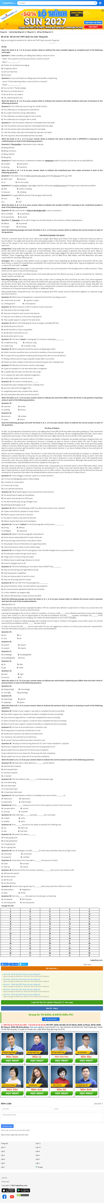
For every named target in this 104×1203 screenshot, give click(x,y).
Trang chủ (4, 1143)
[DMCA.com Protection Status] (23, 1197)
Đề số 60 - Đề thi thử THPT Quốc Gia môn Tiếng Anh (22, 979)
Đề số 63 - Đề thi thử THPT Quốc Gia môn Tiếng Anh (22, 995)
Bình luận (14, 964)
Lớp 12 (38, 1143)
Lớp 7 (3, 1155)
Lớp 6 (38, 1155)
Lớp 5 (3, 1159)
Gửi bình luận (7, 1126)
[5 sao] (102, 964)
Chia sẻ (5, 964)
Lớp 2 (38, 1163)
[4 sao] (100, 964)
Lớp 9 (3, 1151)
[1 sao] (93, 964)
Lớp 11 (3, 1147)
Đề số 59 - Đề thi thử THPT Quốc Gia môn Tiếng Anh (22, 974)
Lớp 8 (38, 1151)
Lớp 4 (38, 1159)
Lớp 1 (3, 1167)
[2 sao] (95, 964)
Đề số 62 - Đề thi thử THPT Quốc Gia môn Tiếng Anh (22, 989)
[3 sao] (97, 964)
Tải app (40, 1167)
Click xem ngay (35, 1027)
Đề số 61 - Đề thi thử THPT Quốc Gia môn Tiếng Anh (22, 984)
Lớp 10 (38, 1147)
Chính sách (5, 1182)
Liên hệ (4, 1178)
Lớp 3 (3, 1163)
